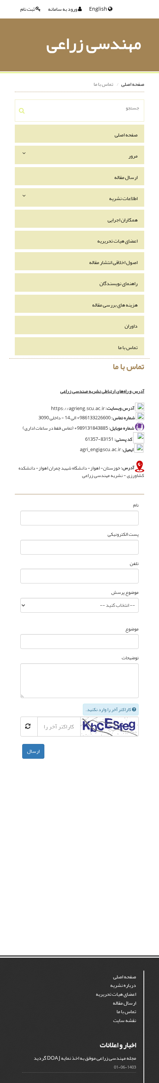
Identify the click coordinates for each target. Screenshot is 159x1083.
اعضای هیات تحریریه (117, 241)
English (98, 9)
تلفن (134, 563)
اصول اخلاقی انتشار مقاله (113, 262)
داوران (131, 326)
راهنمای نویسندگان (118, 283)
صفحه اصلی (132, 84)
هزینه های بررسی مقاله (115, 305)
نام (136, 505)
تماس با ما (128, 347)
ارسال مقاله (126, 177)
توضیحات (130, 657)
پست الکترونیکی (123, 534)
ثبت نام (27, 9)
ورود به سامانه (63, 9)
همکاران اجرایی (123, 220)
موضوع (132, 629)
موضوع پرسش (125, 592)
